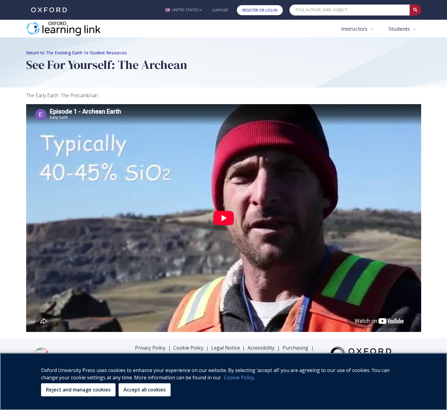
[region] (223, 381)
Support (220, 10)
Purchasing (295, 347)
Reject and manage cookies (78, 389)
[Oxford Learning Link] (71, 28)
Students (400, 28)
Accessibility (261, 347)
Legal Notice (225, 347)
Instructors (355, 28)
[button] (183, 9)
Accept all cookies (144, 389)
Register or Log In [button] (259, 10)
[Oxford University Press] (49, 10)
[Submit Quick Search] (415, 10)
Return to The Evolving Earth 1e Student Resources (76, 53)
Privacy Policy (150, 347)
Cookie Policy (188, 347)
